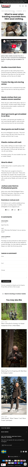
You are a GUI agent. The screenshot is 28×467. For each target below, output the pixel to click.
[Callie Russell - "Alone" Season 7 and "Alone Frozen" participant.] (14, 396)
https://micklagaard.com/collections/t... (11, 195)
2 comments (19, 11)
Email (2, 263)
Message (3, 270)
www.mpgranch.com (14, 206)
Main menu (4, 432)
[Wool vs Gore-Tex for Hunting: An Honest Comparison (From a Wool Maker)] (14, 311)
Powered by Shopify (18, 465)
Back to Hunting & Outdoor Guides (15, 294)
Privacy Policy (4, 287)
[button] (3, 465)
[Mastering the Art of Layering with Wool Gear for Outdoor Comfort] (14, 348)
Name (2, 256)
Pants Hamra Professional (8, 11)
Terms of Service (13, 287)
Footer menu (5, 428)
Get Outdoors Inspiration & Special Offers (11, 437)
